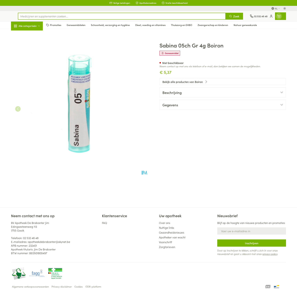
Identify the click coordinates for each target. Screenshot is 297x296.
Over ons (164, 223)
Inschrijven (251, 243)
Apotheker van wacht (172, 237)
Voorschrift (165, 242)
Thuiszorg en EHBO (33, 100)
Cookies (78, 286)
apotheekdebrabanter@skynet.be (49, 242)
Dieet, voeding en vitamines (33, 57)
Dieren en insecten (33, 109)
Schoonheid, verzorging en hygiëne (33, 44)
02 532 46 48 (30, 238)
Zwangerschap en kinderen (33, 69)
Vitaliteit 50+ (33, 80)
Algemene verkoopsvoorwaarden (30, 286)
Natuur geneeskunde (33, 90)
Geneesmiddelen (33, 119)
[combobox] (122, 16)
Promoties (20, 34)
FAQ (104, 223)
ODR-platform (93, 286)
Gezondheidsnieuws (171, 232)
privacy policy (269, 254)
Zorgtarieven (167, 247)
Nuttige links (166, 227)
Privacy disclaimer (62, 286)
